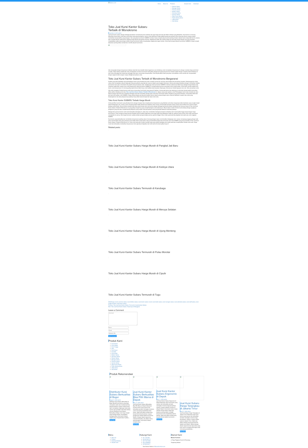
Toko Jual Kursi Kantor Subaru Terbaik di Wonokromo (141, 92)
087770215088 (146, 441)
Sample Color (187, 3)
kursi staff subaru (191, 302)
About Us (165, 3)
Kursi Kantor (114, 343)
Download (196, 3)
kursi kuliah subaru (157, 302)
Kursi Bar (113, 351)
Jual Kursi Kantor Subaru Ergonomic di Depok (167, 393)
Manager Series (176, 8)
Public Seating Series (177, 18)
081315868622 (146, 442)
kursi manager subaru (168, 302)
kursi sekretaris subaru (180, 302)
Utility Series (175, 19)
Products (172, 3)
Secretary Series (176, 13)
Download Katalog (116, 441)
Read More (112, 420)
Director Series (176, 6)
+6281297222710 (112, 1)
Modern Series (176, 11)
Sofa (112, 348)
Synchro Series (176, 14)
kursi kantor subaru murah (145, 302)
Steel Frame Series (177, 16)
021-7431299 (146, 437)
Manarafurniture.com (160, 446)
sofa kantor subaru (122, 303)
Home (159, 3)
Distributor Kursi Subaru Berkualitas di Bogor (120, 394)
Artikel (109, 302)
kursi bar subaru (123, 302)
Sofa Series (175, 21)
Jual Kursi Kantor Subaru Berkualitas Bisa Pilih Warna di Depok (143, 395)
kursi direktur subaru (133, 302)
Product (113, 439)
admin (119, 33)
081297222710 (146, 439)
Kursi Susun (114, 350)
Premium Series (176, 10)
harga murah (114, 302)
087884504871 (146, 444)
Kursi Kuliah (114, 353)
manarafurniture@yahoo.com (124, 1)
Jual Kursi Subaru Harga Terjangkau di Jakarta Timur (189, 405)
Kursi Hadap (114, 345)
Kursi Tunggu (114, 347)
